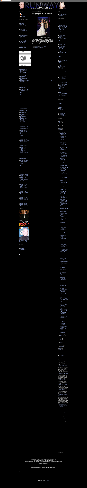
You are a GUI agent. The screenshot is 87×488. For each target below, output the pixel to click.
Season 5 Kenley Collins (24, 180)
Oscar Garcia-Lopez (23, 40)
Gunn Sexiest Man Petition (23, 240)
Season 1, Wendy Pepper (24, 204)
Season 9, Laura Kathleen (24, 136)
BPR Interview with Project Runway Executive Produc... (63, 232)
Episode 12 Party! (63, 303)
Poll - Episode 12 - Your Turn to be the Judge (64, 299)
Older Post (52, 80)
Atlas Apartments (23, 249)
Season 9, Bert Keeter (23, 130)
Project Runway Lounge (63, 76)
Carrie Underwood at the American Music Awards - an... (63, 156)
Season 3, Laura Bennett (24, 194)
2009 (60, 129)
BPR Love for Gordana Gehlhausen (63, 295)
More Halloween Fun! (63, 316)
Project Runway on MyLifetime (62, 22)
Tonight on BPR (62, 251)
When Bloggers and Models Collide (63, 238)
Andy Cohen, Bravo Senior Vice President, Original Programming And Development (62, 405)
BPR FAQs (61, 15)
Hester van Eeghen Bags (63, 60)
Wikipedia (60, 88)
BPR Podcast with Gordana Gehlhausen (63, 286)
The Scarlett (23, 16)
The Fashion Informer (62, 115)
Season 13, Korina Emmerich (23, 77)
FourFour (60, 61)
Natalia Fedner (22, 36)
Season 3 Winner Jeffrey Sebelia (63, 373)
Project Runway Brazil (62, 78)
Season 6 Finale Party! (63, 182)
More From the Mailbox (63, 205)
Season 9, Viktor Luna (23, 139)
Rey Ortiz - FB (22, 42)
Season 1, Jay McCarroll (24, 202)
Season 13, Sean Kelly (23, 69)
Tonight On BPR (62, 193)
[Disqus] (43, 64)
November (62, 132)
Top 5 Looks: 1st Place (63, 195)
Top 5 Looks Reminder (63, 265)
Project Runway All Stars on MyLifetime (63, 28)
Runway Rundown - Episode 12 (63, 291)
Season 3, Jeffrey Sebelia (24, 192)
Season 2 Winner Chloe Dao (62, 379)
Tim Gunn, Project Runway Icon (63, 365)
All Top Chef (61, 67)
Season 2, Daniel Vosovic (24, 198)
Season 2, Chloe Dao (23, 197)
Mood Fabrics (22, 247)
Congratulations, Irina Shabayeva (63, 175)
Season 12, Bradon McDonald (23, 88)
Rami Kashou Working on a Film (63, 139)
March (61, 343)
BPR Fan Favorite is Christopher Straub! (63, 144)
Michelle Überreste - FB (24, 35)
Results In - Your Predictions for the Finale (63, 197)
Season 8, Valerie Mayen (24, 153)
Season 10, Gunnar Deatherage (23, 120)
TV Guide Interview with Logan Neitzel (64, 319)
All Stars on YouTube (62, 24)
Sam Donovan (22, 43)
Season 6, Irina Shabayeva (22, 172)
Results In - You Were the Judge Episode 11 (63, 310)
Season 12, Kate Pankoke (24, 90)
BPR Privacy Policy (62, 454)
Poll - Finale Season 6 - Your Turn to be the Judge (64, 178)
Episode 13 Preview (63, 272)
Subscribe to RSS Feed (63, 14)
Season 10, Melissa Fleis (24, 121)
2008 (60, 348)
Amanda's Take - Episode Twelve (63, 279)
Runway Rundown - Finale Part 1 (63, 236)
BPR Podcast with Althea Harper (63, 170)
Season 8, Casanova (23, 144)
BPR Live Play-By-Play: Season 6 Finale (64, 184)
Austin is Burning (62, 79)
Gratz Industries (61, 62)
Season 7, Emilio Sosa (23, 161)
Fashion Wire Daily (62, 113)
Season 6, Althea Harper (24, 174)
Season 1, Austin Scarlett (24, 205)
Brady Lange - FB (23, 25)
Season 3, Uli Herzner (23, 193)
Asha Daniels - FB (23, 22)
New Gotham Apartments (24, 250)
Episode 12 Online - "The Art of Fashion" (63, 283)
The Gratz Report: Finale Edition (63, 192)
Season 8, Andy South (23, 141)
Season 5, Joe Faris (23, 184)
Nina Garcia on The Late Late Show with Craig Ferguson (63, 254)
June (61, 339)
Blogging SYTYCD (62, 66)
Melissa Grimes (22, 31)
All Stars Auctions (62, 29)
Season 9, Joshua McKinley (23, 133)
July (61, 338)
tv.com (60, 92)
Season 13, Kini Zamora (24, 72)
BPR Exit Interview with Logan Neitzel (63, 327)
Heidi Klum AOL (61, 77)
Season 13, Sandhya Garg (24, 80)
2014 (60, 122)
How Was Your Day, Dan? (63, 71)
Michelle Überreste (23, 34)
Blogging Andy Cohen (62, 52)
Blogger (48, 480)
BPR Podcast (61, 37)
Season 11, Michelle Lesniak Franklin (23, 96)
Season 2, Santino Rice (24, 199)
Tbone (22, 14)
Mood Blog (22, 248)
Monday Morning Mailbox (63, 216)
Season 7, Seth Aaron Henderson (23, 155)
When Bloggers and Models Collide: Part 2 (63, 163)
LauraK (22, 13)
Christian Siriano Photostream (62, 45)
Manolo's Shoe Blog (62, 38)
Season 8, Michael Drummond (23, 151)
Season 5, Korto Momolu (24, 179)
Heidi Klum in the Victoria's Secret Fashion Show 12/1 (63, 134)
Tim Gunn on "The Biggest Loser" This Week (63, 219)
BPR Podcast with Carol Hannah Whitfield (64, 168)
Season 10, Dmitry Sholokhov (23, 113)
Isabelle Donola (22, 29)
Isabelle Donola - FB (23, 30)
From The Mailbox (63, 142)
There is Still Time (63, 306)
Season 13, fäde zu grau (24, 81)
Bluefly (60, 108)
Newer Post (34, 80)
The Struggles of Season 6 (62, 268)
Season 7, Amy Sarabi (23, 157)
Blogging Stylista (62, 51)
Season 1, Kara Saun (23, 203)
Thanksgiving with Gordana (63, 137)
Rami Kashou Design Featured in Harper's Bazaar (64, 203)
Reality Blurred (61, 87)
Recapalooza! (62, 160)
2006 (60, 351)
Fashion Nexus (61, 56)
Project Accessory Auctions (63, 43)
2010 (60, 128)
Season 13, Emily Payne (24, 75)
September (62, 335)
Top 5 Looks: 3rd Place (63, 209)
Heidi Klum (61, 110)
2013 (60, 124)
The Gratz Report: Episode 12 (63, 313)
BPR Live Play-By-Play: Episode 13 (64, 246)
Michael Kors (61, 109)
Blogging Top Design (62, 48)
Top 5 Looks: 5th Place (63, 223)
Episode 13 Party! (63, 244)
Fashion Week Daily (62, 112)
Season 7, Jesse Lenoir (24, 166)
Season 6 (41, 47)
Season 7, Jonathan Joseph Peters (23, 168)
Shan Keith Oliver (23, 46)
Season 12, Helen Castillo (24, 89)
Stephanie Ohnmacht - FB (24, 47)
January (61, 346)
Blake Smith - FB (22, 23)
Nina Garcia (61, 104)
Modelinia (60, 107)
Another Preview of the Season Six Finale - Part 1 (63, 263)
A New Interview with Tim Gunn (63, 212)
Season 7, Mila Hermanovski (22, 170)
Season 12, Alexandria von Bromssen (23, 84)
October (61, 334)
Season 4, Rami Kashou (24, 187)
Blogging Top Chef (62, 65)
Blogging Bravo (61, 47)
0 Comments (44, 46)
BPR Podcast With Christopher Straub (63, 289)
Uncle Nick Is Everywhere (62, 159)
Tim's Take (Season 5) (62, 46)
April (61, 342)
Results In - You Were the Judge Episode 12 (63, 259)
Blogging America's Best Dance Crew (63, 40)
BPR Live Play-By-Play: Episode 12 (64, 305)
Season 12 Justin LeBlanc (24, 86)
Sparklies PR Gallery (62, 96)
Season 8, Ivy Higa (23, 147)
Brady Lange (22, 24)
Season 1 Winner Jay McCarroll (63, 384)
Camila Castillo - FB (23, 28)
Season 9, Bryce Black (23, 131)
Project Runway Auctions (63, 26)
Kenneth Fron (61, 68)
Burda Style (61, 103)
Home (44, 80)
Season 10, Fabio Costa (24, 118)
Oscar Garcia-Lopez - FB (24, 41)
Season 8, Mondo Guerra (24, 152)
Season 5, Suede (23, 183)
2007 (60, 349)
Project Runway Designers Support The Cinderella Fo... (63, 200)
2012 (60, 125)
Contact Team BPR (62, 13)
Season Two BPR (62, 355)
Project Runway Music (62, 95)
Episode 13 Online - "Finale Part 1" (63, 228)
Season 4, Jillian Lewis (24, 188)
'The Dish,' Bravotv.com (62, 389)
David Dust (61, 59)
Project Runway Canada (63, 84)
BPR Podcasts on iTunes (63, 25)
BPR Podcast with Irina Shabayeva (63, 166)
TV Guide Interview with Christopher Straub (64, 250)
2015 (60, 121)
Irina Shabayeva (37, 47)
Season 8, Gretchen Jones (24, 140)
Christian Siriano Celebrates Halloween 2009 (63, 324)
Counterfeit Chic (61, 114)
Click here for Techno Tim (23, 241)
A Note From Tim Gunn (63, 270)
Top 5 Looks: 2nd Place (64, 208)
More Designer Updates (64, 261)
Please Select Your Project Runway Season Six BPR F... (63, 173)
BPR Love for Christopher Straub (63, 293)
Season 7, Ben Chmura (24, 160)
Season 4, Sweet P (23, 191)
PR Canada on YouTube (63, 81)
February (61, 345)
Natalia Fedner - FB (23, 37)
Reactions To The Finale (63, 181)
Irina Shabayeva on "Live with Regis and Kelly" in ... (64, 153)
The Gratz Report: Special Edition (63, 256)
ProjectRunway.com (62, 34)
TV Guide (60, 91)
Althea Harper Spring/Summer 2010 (63, 187)
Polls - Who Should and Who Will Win (64, 240)
